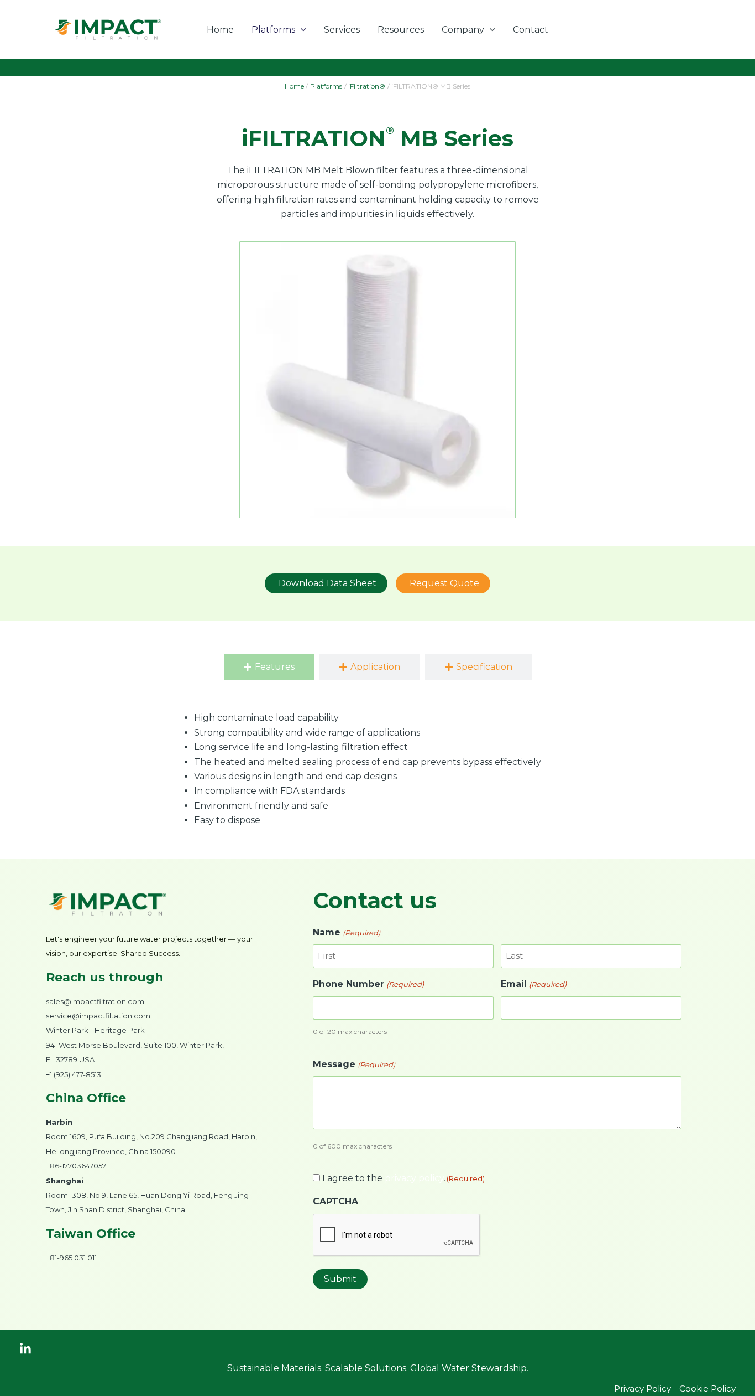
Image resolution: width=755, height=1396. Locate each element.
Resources (401, 29)
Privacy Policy (642, 1388)
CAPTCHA (335, 1201)
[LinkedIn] (25, 1349)
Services (342, 29)
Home (220, 29)
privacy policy (414, 1178)
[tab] (269, 667)
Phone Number (368, 984)
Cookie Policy (707, 1388)
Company (463, 29)
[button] (300, 29)
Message (354, 1064)
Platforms (273, 29)
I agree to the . (403, 1178)
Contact (530, 29)
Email (533, 984)
